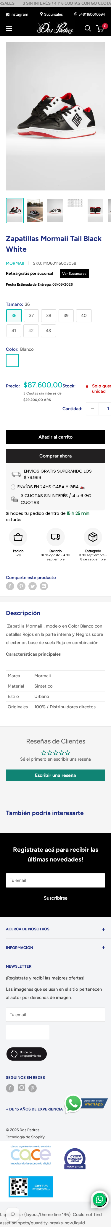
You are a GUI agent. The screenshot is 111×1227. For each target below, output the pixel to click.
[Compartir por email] (44, 586)
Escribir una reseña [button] (55, 775)
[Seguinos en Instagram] (21, 1088)
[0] (100, 28)
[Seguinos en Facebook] (10, 1088)
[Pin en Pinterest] (21, 586)
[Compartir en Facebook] (10, 586)
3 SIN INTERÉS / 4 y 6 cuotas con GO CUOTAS (52, 3)
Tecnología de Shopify (25, 1137)
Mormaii (15, 263)
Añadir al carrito (55, 437)
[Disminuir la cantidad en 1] (92, 408)
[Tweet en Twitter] (32, 586)
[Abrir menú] (9, 28)
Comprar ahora (55, 456)
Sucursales (53, 14)
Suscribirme (28, 1032)
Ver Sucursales (74, 273)
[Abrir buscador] (88, 28)
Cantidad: (72, 408)
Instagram (18, 14)
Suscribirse (55, 898)
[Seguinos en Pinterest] (32, 1088)
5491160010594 (91, 14)
